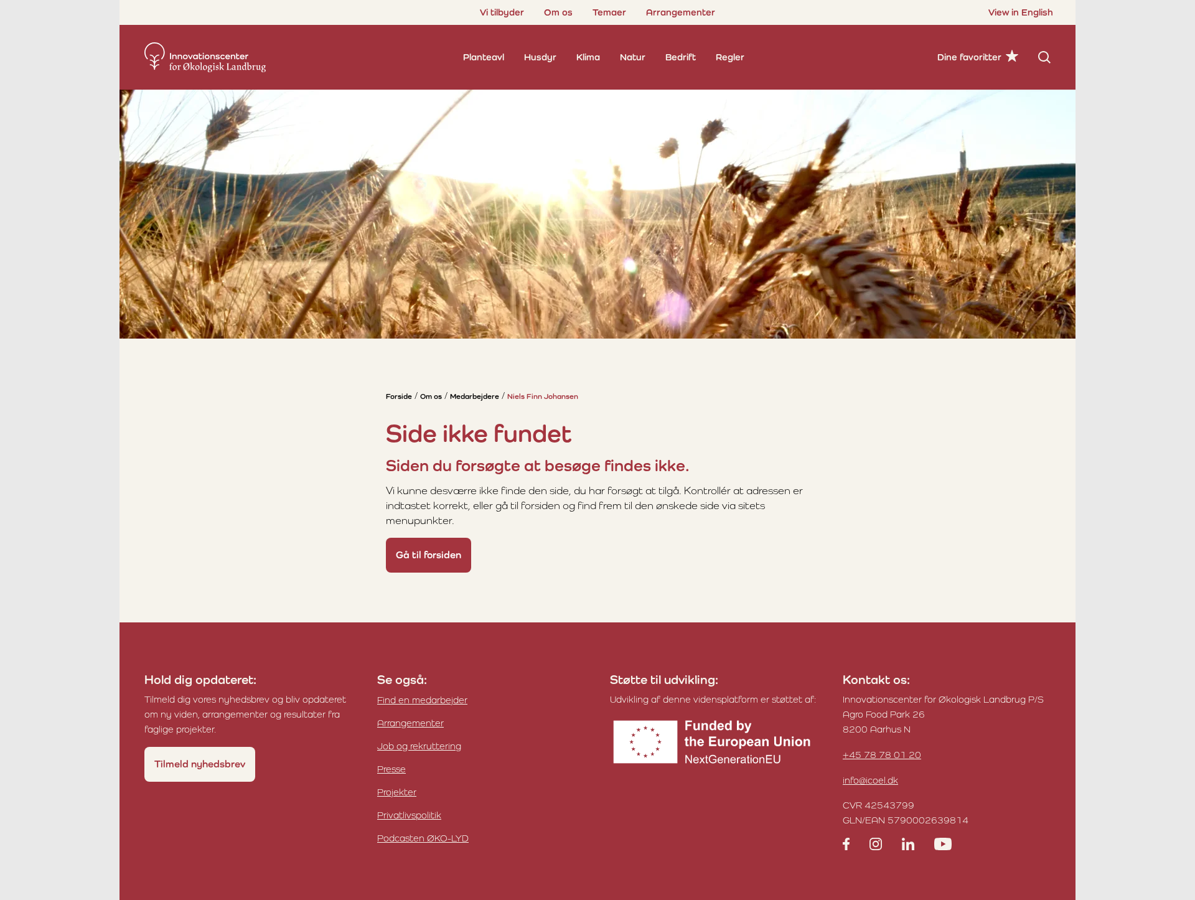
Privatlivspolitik (409, 815)
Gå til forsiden (428, 555)
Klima (588, 57)
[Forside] (205, 57)
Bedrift (680, 57)
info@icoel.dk (870, 780)
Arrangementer (680, 12)
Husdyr (540, 57)
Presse (391, 769)
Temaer (609, 12)
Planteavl (483, 57)
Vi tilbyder (502, 12)
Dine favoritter (969, 57)
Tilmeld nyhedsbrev (199, 764)
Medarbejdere (474, 396)
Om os (558, 12)
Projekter (396, 792)
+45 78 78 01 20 (882, 754)
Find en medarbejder (422, 700)
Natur (632, 57)
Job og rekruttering (419, 746)
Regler (730, 57)
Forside (399, 396)
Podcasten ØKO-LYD (423, 838)
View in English (1020, 12)
